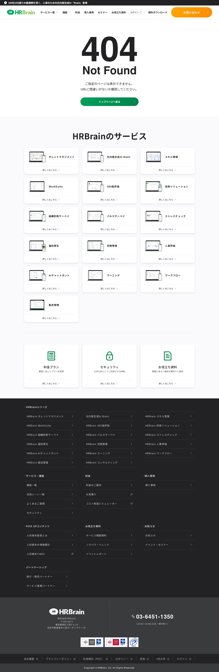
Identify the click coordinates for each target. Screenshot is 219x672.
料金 (77, 12)
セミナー (102, 12)
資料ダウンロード (157, 12)
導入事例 (89, 12)
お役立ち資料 (119, 12)
